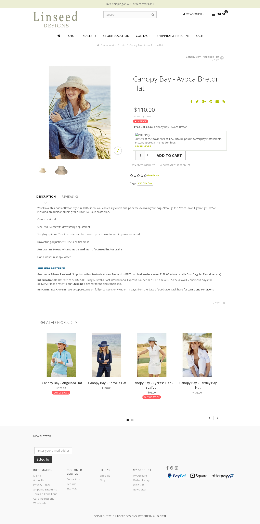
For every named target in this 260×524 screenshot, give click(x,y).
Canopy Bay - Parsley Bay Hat (198, 385)
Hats (122, 45)
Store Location (116, 36)
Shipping (78, 284)
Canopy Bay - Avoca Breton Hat (146, 45)
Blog (102, 480)
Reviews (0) (70, 196)
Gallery (89, 36)
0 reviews (153, 175)
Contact (143, 36)
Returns (71, 484)
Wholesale (40, 503)
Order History (141, 480)
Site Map (72, 488)
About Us (38, 480)
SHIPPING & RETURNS (51, 268)
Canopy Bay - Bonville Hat (107, 383)
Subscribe (43, 459)
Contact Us (73, 479)
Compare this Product (176, 165)
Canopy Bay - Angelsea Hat (62, 383)
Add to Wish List (144, 165)
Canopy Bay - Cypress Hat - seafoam (152, 385)
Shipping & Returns (173, 36)
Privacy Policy (41, 485)
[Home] (59, 35)
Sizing (37, 475)
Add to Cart (169, 155)
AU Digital (159, 516)
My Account (140, 475)
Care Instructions (43, 498)
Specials (105, 475)
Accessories (109, 45)
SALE (199, 36)
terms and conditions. (201, 289)
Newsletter (139, 489)
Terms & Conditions (45, 494)
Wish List (138, 485)
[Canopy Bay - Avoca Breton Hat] (79, 112)
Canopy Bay (145, 183)
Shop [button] (72, 36)
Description (46, 196)
